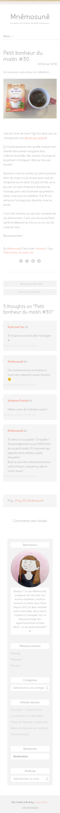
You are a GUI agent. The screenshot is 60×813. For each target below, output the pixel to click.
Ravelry (15, 665)
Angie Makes (41, 802)
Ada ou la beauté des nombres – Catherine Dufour (30, 728)
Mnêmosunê (30, 16)
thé (31, 252)
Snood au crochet (29, 292)
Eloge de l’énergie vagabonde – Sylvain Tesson (30, 722)
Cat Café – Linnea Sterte (26, 710)
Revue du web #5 (31, 284)
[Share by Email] (39, 261)
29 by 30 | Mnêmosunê (29, 501)
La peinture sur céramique (27, 716)
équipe (28, 138)
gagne (42, 138)
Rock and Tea (16, 327)
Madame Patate (18, 400)
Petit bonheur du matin (16, 252)
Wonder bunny (20, 734)
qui (35, 138)
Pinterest (16, 659)
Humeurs (41, 248)
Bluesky (15, 653)
